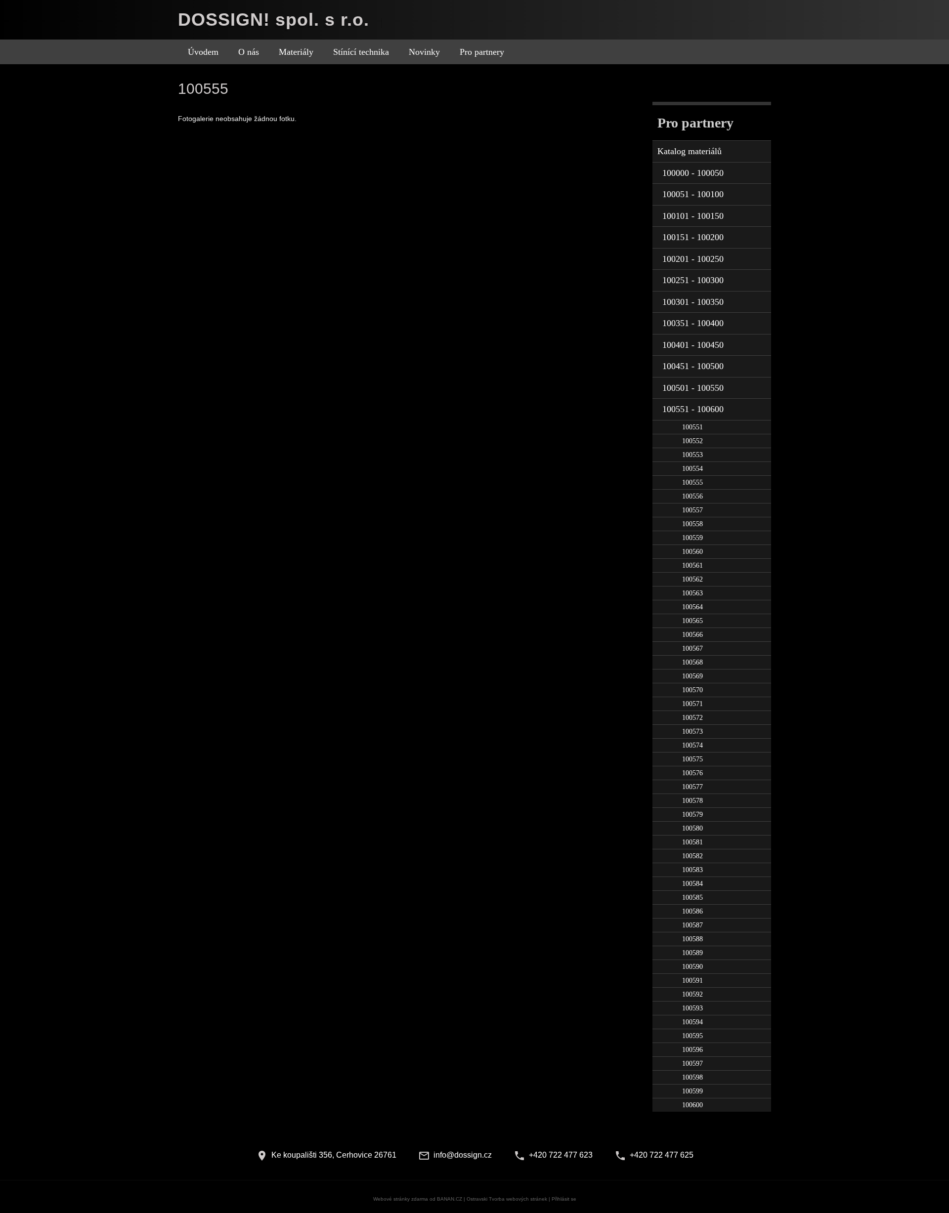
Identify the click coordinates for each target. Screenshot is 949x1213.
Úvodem (203, 52)
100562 (692, 579)
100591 (692, 980)
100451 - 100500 (693, 366)
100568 (692, 662)
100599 (692, 1091)
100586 (692, 911)
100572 (692, 717)
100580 (692, 828)
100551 (692, 427)
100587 (692, 925)
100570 (692, 690)
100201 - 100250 (693, 259)
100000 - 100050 (693, 173)
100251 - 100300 (693, 280)
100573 (692, 731)
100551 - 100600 (693, 409)
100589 (692, 953)
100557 (692, 510)
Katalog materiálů (689, 151)
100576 (692, 773)
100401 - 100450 (693, 345)
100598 (692, 1077)
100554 (692, 468)
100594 (692, 1022)
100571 (692, 704)
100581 (692, 842)
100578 (692, 800)
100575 (692, 759)
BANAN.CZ (449, 1199)
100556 (692, 496)
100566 (692, 634)
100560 (692, 551)
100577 (692, 787)
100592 (692, 994)
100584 (692, 883)
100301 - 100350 (693, 302)
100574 (692, 745)
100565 (692, 621)
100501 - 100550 (693, 388)
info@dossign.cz (462, 1155)
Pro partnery (482, 52)
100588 (692, 939)
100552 (692, 441)
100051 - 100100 (693, 194)
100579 (692, 814)
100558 (692, 524)
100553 (692, 455)
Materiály (296, 52)
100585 (692, 897)
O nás (248, 52)
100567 (692, 648)
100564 (692, 607)
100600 (692, 1105)
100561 (692, 565)
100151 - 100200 (693, 237)
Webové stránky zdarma (400, 1199)
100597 (692, 1063)
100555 (692, 482)
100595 (692, 1036)
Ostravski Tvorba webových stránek (507, 1199)
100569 (692, 676)
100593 (692, 1008)
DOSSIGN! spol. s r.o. (273, 19)
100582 (692, 856)
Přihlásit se (564, 1199)
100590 (692, 966)
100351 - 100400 (693, 323)
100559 (692, 538)
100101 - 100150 (693, 216)
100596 (692, 1049)
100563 (692, 593)
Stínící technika (361, 52)
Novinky (424, 52)
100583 (692, 870)
